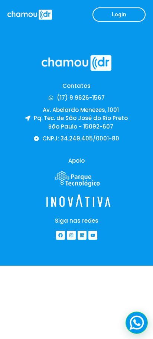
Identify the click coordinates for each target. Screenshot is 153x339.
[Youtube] (92, 235)
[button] (119, 14)
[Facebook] (60, 235)
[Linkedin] (82, 235)
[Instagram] (71, 235)
